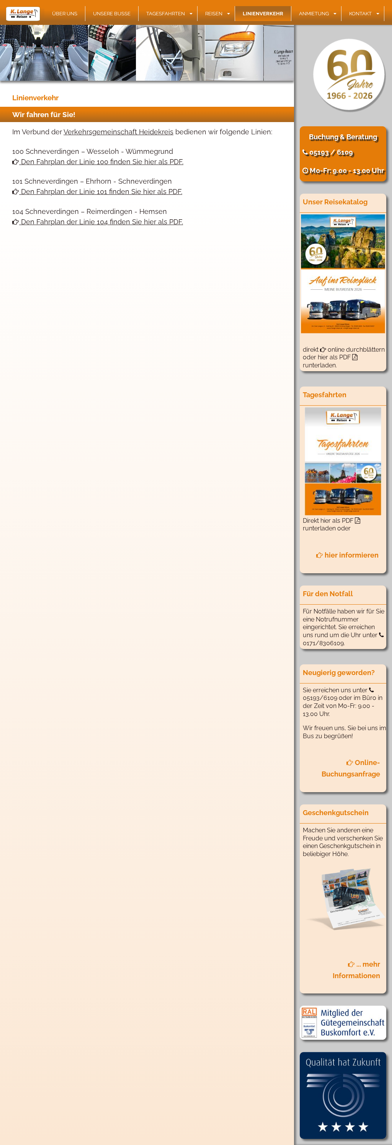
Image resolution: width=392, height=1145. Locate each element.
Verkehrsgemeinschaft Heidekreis (118, 132)
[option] (147, 53)
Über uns (64, 13)
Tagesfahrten (165, 13)
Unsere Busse (112, 13)
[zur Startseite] (25, 13)
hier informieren (351, 555)
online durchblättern (355, 349)
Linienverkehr (263, 13)
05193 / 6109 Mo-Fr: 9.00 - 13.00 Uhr (346, 161)
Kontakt (360, 13)
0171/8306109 (323, 643)
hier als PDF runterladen (329, 524)
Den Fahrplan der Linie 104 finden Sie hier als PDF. (101, 222)
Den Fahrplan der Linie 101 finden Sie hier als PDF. (100, 192)
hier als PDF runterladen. (327, 361)
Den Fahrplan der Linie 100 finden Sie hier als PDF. (101, 162)
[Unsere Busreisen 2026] (343, 273)
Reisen (213, 13)
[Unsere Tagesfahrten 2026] (343, 461)
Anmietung (314, 13)
